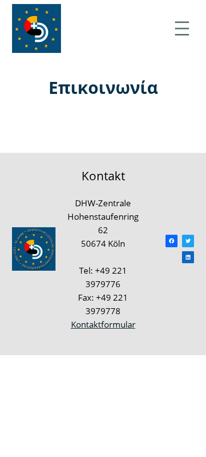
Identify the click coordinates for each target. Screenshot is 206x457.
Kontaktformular (103, 324)
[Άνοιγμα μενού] (182, 28)
